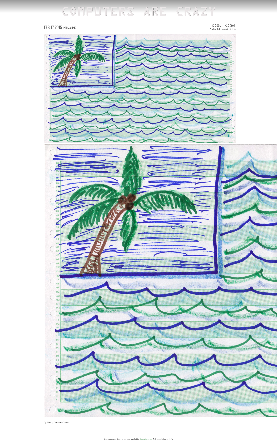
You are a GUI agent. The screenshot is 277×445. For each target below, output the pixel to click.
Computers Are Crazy (138, 12)
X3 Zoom (230, 25)
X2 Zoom (217, 25)
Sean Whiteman (146, 439)
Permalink (69, 28)
